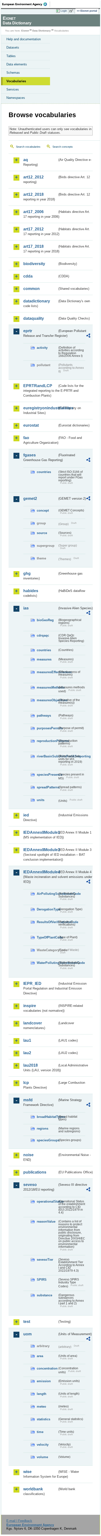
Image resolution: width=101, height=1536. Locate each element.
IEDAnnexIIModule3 (40, 850)
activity (42, 348)
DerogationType (47, 909)
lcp (26, 1083)
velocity (43, 1444)
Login (64, 10)
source (42, 533)
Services (12, 89)
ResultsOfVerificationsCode (47, 922)
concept (43, 510)
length (41, 1394)
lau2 (27, 1053)
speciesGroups (47, 1140)
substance (44, 1295)
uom (27, 1334)
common (31, 289)
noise (28, 1155)
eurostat (31, 425)
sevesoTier (45, 1259)
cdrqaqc (43, 635)
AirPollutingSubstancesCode (47, 894)
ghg (27, 573)
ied (26, 815)
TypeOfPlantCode (47, 937)
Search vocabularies (28, 146)
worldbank (33, 1489)
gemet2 (30, 498)
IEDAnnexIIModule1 (40, 832)
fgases (29, 455)
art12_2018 (33, 194)
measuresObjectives (47, 700)
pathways (44, 715)
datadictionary (36, 301)
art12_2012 (33, 177)
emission (44, 1381)
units (40, 800)
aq (25, 160)
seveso (30, 1185)
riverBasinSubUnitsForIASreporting (47, 756)
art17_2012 (33, 229)
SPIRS (42, 1279)
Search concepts (62, 146)
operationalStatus (47, 1201)
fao (26, 438)
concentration (47, 1368)
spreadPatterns (47, 787)
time (40, 1432)
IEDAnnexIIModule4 (40, 872)
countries (44, 472)
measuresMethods (47, 687)
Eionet (25, 30)
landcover (32, 1023)
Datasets (12, 47)
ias (26, 608)
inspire (29, 1006)
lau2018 (30, 1065)
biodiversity (34, 264)
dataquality (33, 318)
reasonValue (46, 1221)
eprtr (27, 331)
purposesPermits (47, 728)
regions (42, 1128)
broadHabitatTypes (47, 1117)
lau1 (27, 1040)
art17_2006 (33, 212)
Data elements (16, 64)
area (40, 1356)
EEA (26, 4)
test (26, 1322)
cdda (28, 276)
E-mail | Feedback (19, 1521)
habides (30, 591)
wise (27, 1472)
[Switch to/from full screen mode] (72, 11)
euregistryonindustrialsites (40, 408)
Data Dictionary (41, 30)
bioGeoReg (45, 620)
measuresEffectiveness (47, 672)
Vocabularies (16, 81)
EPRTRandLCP (37, 386)
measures (44, 659)
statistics (43, 1419)
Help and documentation (23, 39)
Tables (11, 56)
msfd (28, 1100)
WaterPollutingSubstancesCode (47, 963)
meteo (41, 1406)
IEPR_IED (32, 983)
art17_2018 (33, 246)
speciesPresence (47, 774)
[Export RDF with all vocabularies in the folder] (88, 336)
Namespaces (15, 98)
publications (34, 1172)
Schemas (13, 72)
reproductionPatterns (47, 741)
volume (42, 1457)
